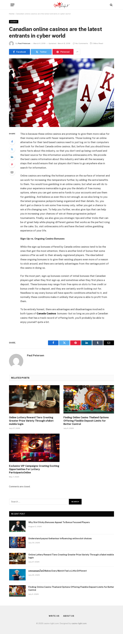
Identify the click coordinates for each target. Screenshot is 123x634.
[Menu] (12, 4)
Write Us (54, 616)
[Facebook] (12, 142)
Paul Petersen (24, 43)
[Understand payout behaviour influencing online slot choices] (17, 542)
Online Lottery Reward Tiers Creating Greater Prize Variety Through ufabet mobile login (31, 420)
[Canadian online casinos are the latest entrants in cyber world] (61, 92)
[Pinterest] (12, 165)
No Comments (81, 43)
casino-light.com (79, 623)
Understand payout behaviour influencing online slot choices (60, 538)
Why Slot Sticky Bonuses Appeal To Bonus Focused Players (59, 522)
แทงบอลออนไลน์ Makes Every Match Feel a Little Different (57, 571)
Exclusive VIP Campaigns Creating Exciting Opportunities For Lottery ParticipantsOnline (34, 469)
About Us (68, 616)
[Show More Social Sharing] (77, 52)
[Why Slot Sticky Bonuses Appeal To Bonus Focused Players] (17, 526)
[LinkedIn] (12, 157)
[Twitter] (12, 149)
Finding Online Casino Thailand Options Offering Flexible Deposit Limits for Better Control (86, 420)
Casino (13, 22)
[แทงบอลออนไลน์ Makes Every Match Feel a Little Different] (17, 574)
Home (11, 14)
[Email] (12, 172)
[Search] (110, 4)
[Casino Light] (61, 5)
